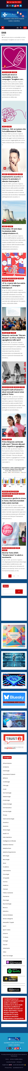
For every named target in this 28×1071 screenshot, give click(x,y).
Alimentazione (7, 763)
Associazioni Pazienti (9, 774)
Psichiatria (20, 278)
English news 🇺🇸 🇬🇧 (7, 1065)
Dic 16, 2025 (7, 449)
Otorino (5, 882)
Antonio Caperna (18, 82)
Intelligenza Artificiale (9, 841)
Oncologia (6, 874)
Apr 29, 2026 (7, 184)
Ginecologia (5, 387)
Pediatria (5, 278)
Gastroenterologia (8, 819)
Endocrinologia (7, 804)
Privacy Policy (8, 1067)
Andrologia (6, 771)
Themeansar (14, 1056)
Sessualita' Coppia (8, 922)
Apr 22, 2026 (7, 290)
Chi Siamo (19, 1062)
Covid (4, 789)
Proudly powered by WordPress (9, 1054)
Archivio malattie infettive (16, 1059)
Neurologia (5, 491)
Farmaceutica (7, 808)
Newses (24, 1054)
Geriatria (5, 826)
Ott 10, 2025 (7, 505)
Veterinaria (6, 948)
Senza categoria (8, 919)
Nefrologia (6, 856)
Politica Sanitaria (7, 72)
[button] (21, 27)
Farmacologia (7, 811)
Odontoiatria (7, 870)
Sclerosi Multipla (8, 915)
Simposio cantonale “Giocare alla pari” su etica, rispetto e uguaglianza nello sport (13, 337)
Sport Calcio (6, 930)
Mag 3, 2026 (7, 134)
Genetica (5, 822)
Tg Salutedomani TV (18, 1067)
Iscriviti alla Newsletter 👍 (19, 1065)
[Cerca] (19, 591)
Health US (6, 833)
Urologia (5, 941)
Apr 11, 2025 (7, 560)
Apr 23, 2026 (7, 236)
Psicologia (5, 280)
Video (4, 952)
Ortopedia (6, 878)
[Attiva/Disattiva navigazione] (17, 28)
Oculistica (6, 867)
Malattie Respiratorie (9, 852)
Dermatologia (7, 793)
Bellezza (5, 778)
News (4, 126)
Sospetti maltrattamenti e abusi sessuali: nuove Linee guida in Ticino (13, 392)
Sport (8, 332)
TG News (5, 937)
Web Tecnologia (8, 956)
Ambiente (5, 174)
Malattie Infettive (8, 845)
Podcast (5, 889)
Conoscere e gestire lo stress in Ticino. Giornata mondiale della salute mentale (14, 500)
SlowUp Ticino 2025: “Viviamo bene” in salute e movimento (12, 555)
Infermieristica (7, 837)
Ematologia (6, 800)
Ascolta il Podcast (10, 1062)
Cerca (6, 586)
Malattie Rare (7, 848)
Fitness (5, 815)
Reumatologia (7, 904)
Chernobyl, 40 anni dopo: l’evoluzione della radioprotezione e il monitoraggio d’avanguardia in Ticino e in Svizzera (13, 233)
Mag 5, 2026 (7, 82)
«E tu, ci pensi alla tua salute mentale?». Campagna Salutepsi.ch (13, 285)
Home (3, 35)
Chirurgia (5, 785)
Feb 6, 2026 (7, 342)
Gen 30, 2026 (8, 397)
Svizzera (14, 72)
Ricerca (4, 495)
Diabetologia (7, 797)
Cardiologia (6, 782)
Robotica (5, 911)
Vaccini (5, 945)
